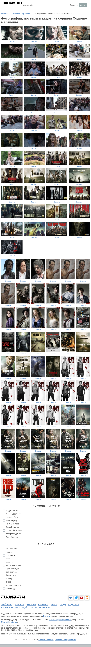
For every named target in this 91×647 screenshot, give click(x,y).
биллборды (11, 589)
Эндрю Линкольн (13, 511)
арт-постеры (11, 572)
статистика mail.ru (40, 608)
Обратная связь (46, 640)
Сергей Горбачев (9, 622)
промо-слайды (12, 569)
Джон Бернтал (12, 527)
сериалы (43, 605)
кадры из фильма (13, 565)
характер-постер (13, 585)
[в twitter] (76, 598)
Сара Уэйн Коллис (14, 530)
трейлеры (6, 605)
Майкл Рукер (11, 520)
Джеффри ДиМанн (14, 534)
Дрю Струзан (12, 575)
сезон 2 (9, 559)
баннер (9, 579)
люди (63, 605)
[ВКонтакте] (71, 598)
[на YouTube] (82, 598)
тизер (8, 582)
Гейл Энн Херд (12, 524)
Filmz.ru (46, 616)
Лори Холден (12, 537)
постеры (10, 552)
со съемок (10, 555)
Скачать (12, 42)
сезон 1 (9, 562)
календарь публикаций (14, 608)
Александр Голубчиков (60, 620)
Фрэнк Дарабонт (13, 514)
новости (19, 605)
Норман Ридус (12, 517)
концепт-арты (12, 549)
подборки (73, 605)
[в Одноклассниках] (87, 598)
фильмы (31, 605)
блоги (54, 605)
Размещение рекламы (65, 640)
